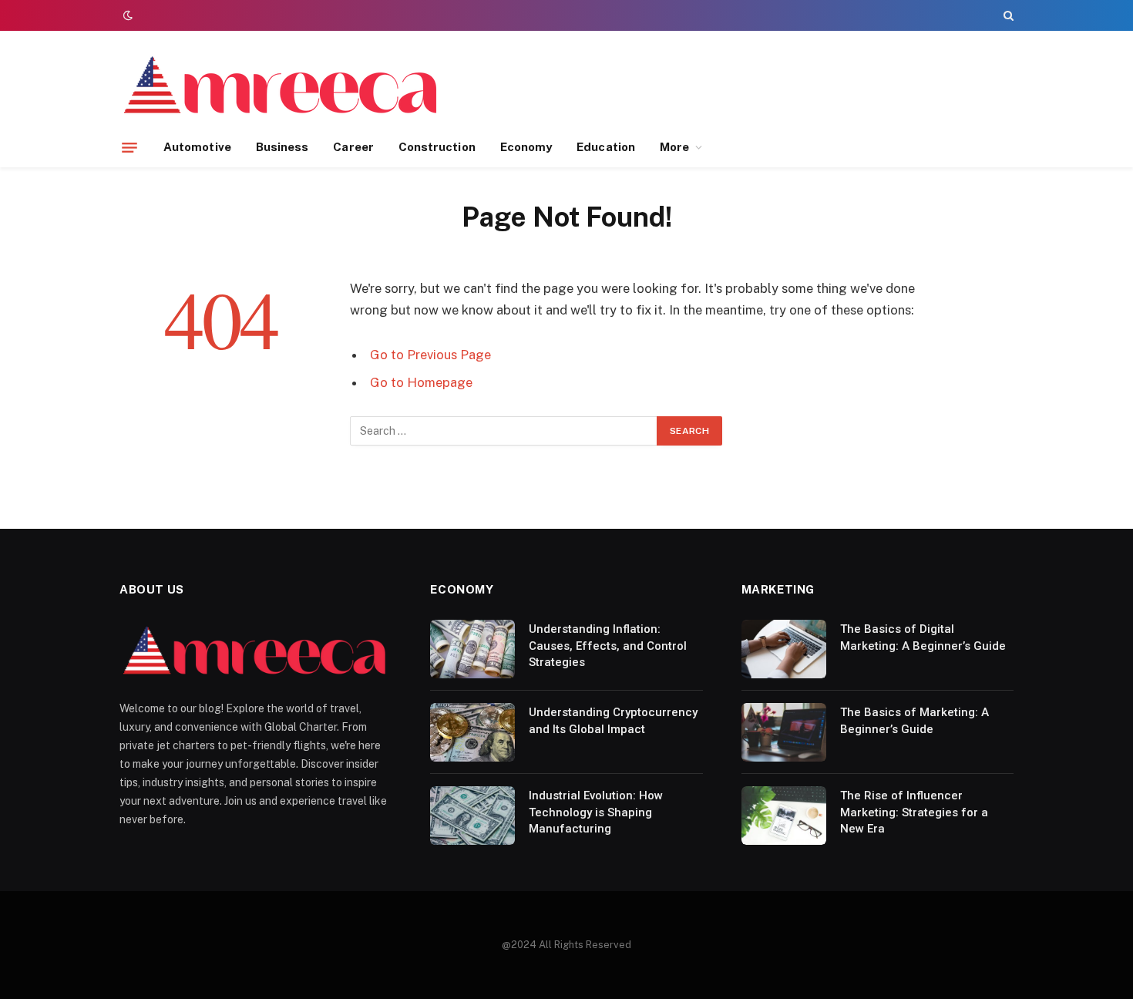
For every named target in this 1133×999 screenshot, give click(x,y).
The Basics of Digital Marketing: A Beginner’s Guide (923, 637)
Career (353, 146)
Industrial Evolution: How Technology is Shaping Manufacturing (596, 812)
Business (282, 146)
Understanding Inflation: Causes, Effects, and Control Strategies (608, 645)
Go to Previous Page (430, 354)
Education (606, 146)
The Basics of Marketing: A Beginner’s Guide (914, 720)
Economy (526, 146)
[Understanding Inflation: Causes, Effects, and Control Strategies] (472, 649)
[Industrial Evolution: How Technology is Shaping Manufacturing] (472, 815)
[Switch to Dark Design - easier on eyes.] (126, 15)
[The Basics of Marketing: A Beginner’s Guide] (783, 732)
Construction (437, 146)
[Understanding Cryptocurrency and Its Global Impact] (472, 732)
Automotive (197, 146)
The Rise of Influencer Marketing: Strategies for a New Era (914, 812)
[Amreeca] (281, 87)
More (674, 146)
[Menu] (129, 147)
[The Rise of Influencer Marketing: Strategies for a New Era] (783, 815)
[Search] (1007, 15)
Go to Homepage (421, 382)
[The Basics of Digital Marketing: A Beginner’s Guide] (783, 649)
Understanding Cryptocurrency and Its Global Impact (613, 720)
